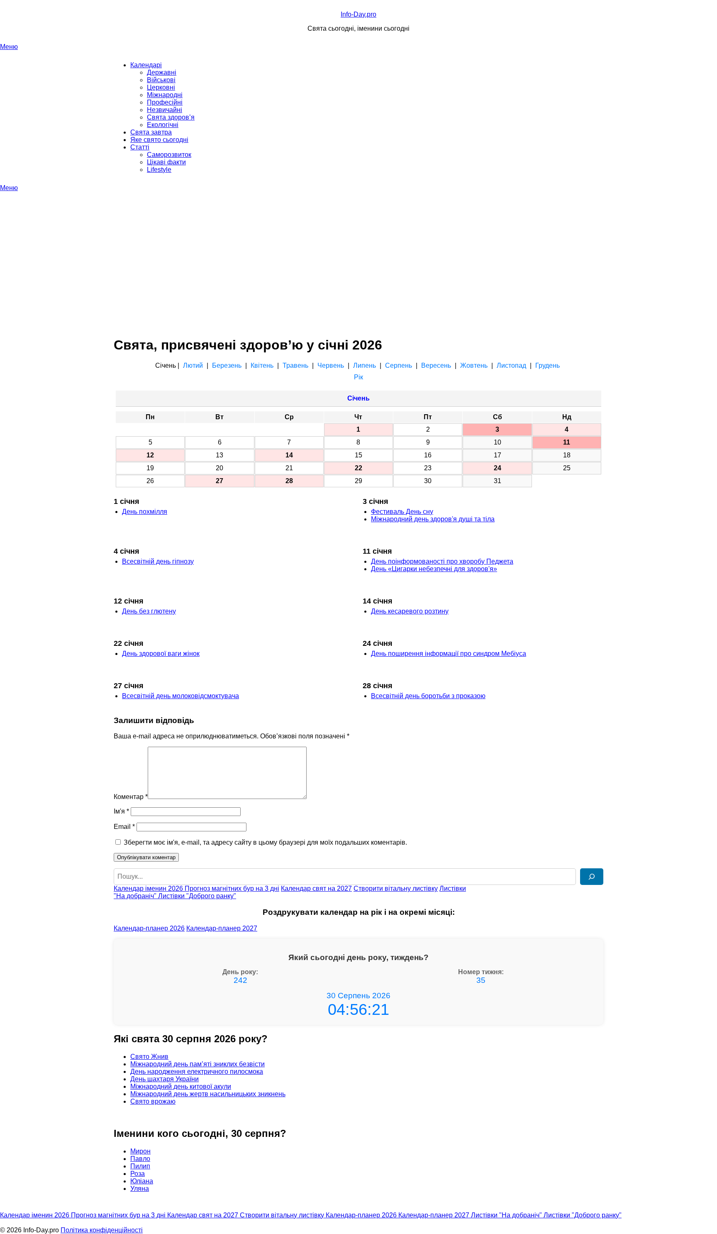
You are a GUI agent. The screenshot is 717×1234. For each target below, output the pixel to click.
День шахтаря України (164, 1078)
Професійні (165, 102)
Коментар (131, 796)
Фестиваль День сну (402, 511)
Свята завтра (151, 132)
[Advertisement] (358, 254)
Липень (364, 365)
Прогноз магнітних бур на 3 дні (232, 888)
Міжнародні (165, 94)
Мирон (140, 1151)
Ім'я (121, 811)
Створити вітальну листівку (396, 888)
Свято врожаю (153, 1101)
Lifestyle (159, 169)
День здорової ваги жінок (161, 653)
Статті (139, 147)
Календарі (146, 64)
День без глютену (149, 611)
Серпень (398, 365)
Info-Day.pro (358, 14)
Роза (137, 1173)
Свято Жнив (149, 1056)
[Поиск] (591, 876)
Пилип (140, 1166)
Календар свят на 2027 (316, 888)
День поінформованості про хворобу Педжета (442, 561)
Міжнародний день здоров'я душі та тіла (433, 519)
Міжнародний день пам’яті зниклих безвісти (197, 1064)
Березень (226, 365)
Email (124, 826)
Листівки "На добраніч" (507, 1215)
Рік (358, 377)
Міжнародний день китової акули (180, 1086)
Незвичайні (164, 109)
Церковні (161, 87)
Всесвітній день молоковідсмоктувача (180, 695)
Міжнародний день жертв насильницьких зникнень (207, 1093)
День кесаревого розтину (410, 611)
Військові (161, 79)
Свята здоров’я (171, 117)
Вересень (436, 365)
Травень (295, 365)
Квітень (262, 365)
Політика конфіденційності (102, 1230)
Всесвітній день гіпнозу (158, 561)
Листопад (511, 365)
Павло (140, 1158)
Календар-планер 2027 (221, 928)
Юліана (141, 1181)
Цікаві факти (166, 162)
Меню (9, 46)
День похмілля (144, 511)
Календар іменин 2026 (149, 888)
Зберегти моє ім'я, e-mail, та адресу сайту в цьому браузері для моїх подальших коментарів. (265, 842)
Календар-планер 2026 (149, 928)
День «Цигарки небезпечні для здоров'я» (434, 568)
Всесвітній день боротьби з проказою (428, 695)
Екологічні (162, 124)
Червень (330, 365)
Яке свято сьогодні (159, 139)
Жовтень (474, 365)
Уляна (139, 1188)
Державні (161, 72)
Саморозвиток (169, 154)
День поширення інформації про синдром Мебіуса (448, 653)
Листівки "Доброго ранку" (197, 895)
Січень (358, 398)
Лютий (193, 365)
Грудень (547, 365)
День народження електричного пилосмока (196, 1071)
